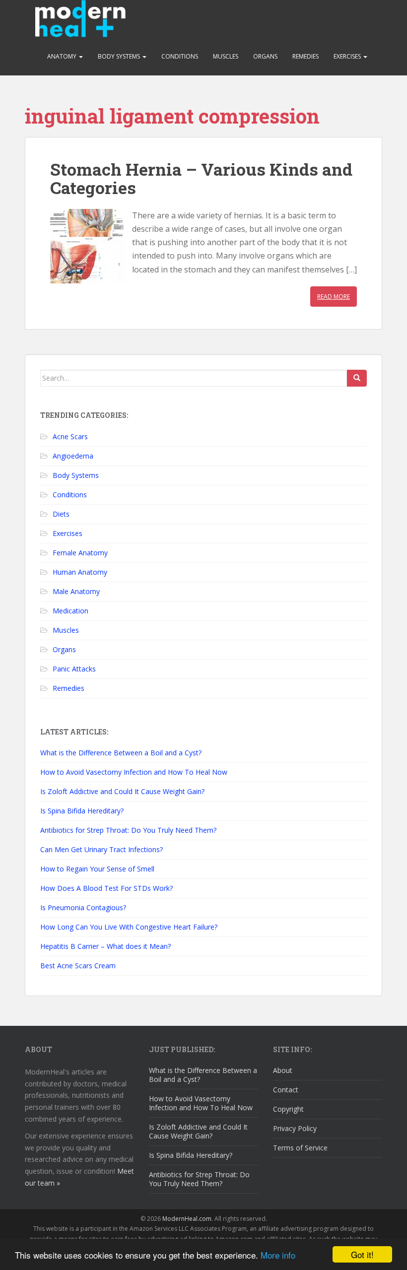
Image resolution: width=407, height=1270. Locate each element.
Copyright (288, 1109)
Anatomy (62, 56)
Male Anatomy (76, 591)
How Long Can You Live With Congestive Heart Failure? (128, 927)
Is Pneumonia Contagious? (83, 907)
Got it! (362, 1254)
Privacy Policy (295, 1128)
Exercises (348, 56)
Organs (265, 56)
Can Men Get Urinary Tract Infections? (101, 849)
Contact (285, 1089)
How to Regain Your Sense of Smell (97, 868)
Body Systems (119, 56)
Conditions (179, 56)
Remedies (305, 56)
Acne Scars (70, 436)
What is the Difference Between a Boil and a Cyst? (121, 752)
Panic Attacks (74, 668)
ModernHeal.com (186, 1218)
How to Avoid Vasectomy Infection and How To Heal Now (133, 772)
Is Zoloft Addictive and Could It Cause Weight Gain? (122, 791)
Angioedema (73, 456)
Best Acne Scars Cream (78, 965)
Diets (61, 514)
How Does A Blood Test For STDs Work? (106, 888)
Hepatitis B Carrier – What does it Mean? (105, 946)
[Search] (357, 378)
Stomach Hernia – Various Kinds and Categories (201, 178)
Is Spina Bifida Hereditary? (82, 810)
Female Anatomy (80, 552)
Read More (333, 296)
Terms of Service (300, 1147)
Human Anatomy (80, 572)
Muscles (225, 56)
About (282, 1070)
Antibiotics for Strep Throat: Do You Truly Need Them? (128, 830)
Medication (70, 610)
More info (278, 1255)
